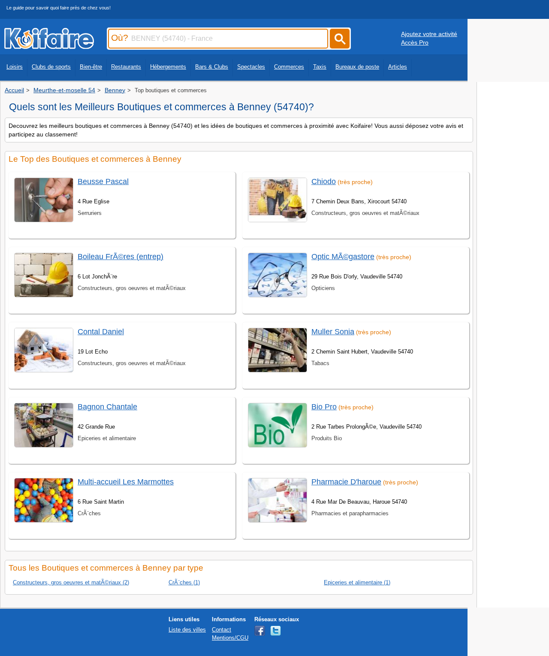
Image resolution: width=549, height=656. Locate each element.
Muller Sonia (332, 331)
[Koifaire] (49, 46)
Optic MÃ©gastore (342, 256)
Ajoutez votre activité (429, 33)
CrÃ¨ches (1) (184, 582)
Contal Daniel (101, 331)
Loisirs (14, 66)
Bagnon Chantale (107, 406)
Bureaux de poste (357, 66)
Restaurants (126, 66)
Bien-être (91, 66)
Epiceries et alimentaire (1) (357, 582)
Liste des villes (187, 629)
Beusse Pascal (103, 181)
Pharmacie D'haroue (346, 482)
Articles (397, 66)
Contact (221, 629)
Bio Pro (324, 406)
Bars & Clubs (211, 66)
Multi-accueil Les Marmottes (126, 482)
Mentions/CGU (230, 638)
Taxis (319, 66)
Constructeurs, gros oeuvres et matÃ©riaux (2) (71, 582)
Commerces (289, 66)
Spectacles (251, 66)
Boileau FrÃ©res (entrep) (120, 256)
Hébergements (168, 66)
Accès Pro (414, 42)
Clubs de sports (51, 66)
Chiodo (323, 181)
